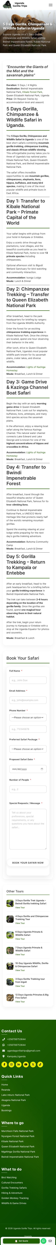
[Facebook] (4, 1064)
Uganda (5, 1105)
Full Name (15, 671)
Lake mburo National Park (15, 1094)
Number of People (20, 780)
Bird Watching (9, 1177)
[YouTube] (26, 1064)
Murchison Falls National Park (17, 1131)
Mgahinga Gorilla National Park (18, 1151)
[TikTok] (40, 1064)
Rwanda (5, 1089)
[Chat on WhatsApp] (43, 1241)
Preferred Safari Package (24, 739)
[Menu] (50, 5)
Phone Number (18, 710)
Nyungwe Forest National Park (17, 1136)
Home (4, 1084)
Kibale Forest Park (32, 92)
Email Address (18, 691)
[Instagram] (11, 1064)
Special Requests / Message (25, 803)
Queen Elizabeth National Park (17, 1146)
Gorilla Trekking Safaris (14, 1187)
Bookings (6, 1110)
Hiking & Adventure (11, 1192)
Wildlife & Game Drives (13, 1203)
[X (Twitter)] (33, 1064)
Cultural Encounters (12, 1182)
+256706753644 (16, 1039)
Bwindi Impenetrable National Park (20, 1156)
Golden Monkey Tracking (15, 1198)
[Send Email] (50, 1241)
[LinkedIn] (19, 1064)
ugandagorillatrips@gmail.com (23, 1050)
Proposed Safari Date (22, 759)
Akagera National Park (13, 1100)
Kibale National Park (12, 1141)
